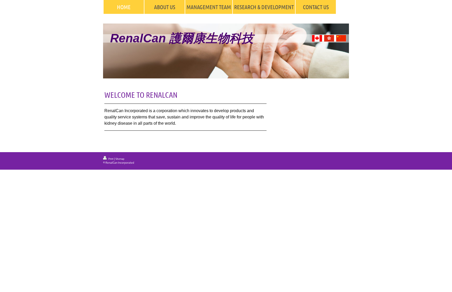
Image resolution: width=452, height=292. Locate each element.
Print (111, 159)
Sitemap (119, 159)
